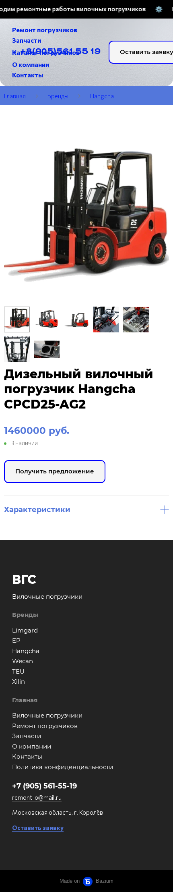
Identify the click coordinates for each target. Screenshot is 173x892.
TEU (18, 671)
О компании (31, 746)
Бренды (57, 95)
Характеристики (37, 509)
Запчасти (26, 736)
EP (16, 640)
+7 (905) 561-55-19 (44, 786)
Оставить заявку (38, 827)
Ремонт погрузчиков (45, 726)
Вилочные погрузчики (47, 715)
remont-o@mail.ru (37, 797)
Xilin (18, 681)
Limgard (25, 630)
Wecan (22, 661)
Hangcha (102, 95)
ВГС (24, 579)
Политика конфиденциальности (62, 767)
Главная (15, 95)
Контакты (27, 756)
